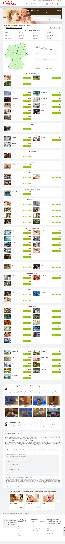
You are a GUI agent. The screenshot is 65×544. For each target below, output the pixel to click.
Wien (6, 35)
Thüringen (32, 289)
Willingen (21, 38)
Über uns (54, 0)
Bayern (32, 90)
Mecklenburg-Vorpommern (32, 189)
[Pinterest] (23, 521)
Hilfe (56, 0)
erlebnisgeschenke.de (9, 513)
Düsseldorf (49, 38)
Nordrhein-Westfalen (32, 228)
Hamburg (21, 32)
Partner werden (49, 528)
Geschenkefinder (39, 0)
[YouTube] (25, 521)
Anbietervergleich (49, 530)
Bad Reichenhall (50, 35)
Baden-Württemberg (32, 73)
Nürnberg (49, 32)
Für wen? (32, 6)
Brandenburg (32, 135)
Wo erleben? (26, 6)
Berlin (7, 32)
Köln (34, 32)
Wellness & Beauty (15, 513)
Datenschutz (20, 533)
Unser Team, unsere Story (21, 528)
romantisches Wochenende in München (25, 483)
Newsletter (59, 0)
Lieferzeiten (34, 0)
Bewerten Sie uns (35, 533)
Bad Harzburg (22, 35)
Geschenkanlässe (39, 6)
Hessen (32, 172)
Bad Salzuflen (36, 35)
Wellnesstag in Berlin (57, 479)
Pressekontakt (20, 530)
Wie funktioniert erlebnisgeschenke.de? (47, 0)
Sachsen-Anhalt (32, 273)
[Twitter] (21, 521)
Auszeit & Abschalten (20, 513)
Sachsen (32, 262)
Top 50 (11, 6)
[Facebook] (19, 521)
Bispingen (35, 38)
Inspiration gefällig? (48, 6)
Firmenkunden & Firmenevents (51, 533)
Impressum (19, 535)
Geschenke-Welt (57, 6)
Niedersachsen (32, 199)
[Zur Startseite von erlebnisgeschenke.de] (9, 3)
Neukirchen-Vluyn (8, 38)
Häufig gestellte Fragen (36, 530)
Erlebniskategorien (18, 6)
